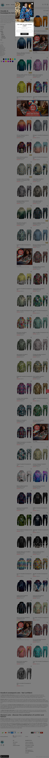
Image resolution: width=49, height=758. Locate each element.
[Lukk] (32, 3)
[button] (24, 379)
